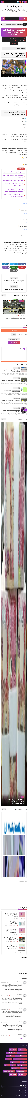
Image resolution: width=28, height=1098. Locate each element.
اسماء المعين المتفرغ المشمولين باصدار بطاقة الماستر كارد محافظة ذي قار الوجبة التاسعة (14, 947)
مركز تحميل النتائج (20, 1071)
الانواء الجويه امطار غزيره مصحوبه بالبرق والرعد (13, 180)
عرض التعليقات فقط (13, 339)
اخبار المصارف (21, 1053)
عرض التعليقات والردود (13, 342)
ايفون (6, 1065)
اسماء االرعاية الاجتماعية (19, 1059)
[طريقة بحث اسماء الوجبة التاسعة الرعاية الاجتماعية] (24, 389)
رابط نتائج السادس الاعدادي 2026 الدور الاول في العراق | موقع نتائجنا (11, 915)
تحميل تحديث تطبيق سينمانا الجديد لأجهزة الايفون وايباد (12, 371)
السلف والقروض (14, 1062)
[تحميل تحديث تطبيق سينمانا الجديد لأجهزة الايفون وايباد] (24, 369)
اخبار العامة (12, 1050)
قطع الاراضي (14, 1068)
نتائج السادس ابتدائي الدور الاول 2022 (11, 400)
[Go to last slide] (5, 295)
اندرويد (12, 1065)
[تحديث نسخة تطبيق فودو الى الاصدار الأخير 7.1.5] (24, 410)
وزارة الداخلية (21, 1074)
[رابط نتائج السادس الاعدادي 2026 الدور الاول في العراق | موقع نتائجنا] (22, 914)
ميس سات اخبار (14, 6)
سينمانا (22, 1068)
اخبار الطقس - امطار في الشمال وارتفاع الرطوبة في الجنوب (13, 176)
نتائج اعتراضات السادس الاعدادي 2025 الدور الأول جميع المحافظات (11, 930)
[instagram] (23, 2)
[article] (14, 280)
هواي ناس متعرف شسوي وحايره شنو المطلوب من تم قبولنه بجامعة (14, 802)
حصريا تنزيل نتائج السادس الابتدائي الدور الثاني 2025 (11, 923)
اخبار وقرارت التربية (20, 1056)
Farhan (20, 1021)
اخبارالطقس (9, 1056)
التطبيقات (8, 1059)
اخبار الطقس (13, 41)
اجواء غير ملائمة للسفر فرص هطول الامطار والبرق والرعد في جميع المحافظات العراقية (14, 190)
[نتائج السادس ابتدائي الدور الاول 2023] (24, 379)
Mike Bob (20, 1009)
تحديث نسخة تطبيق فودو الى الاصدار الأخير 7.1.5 (11, 411)
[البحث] (2, 2)
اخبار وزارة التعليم (11, 1053)
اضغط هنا (24, 161)
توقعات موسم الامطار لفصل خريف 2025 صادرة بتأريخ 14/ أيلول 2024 (13, 185)
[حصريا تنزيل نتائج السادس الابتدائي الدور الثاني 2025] (22, 923)
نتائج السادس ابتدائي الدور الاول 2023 (11, 380)
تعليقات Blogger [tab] (14, 330)
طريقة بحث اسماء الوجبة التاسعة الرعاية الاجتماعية (12, 391)
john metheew (19, 981)
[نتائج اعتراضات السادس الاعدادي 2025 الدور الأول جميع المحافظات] (22, 930)
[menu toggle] (25, 2)
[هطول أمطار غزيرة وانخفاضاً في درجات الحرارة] (22, 939)
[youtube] (20, 2)
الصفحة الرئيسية (21, 41)
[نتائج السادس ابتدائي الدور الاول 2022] (24, 400)
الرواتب (22, 1062)
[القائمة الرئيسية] (3, 18)
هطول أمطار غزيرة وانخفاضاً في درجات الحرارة (13, 172)
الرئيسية (21, 19)
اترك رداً (20, 991)
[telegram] (18, 2)
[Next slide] (2, 295)
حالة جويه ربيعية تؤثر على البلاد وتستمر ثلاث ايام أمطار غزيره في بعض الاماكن (13, 195)
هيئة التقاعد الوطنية (8, 1071)
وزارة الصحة (12, 1074)
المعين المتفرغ (21, 1065)
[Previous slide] (5, 419)
